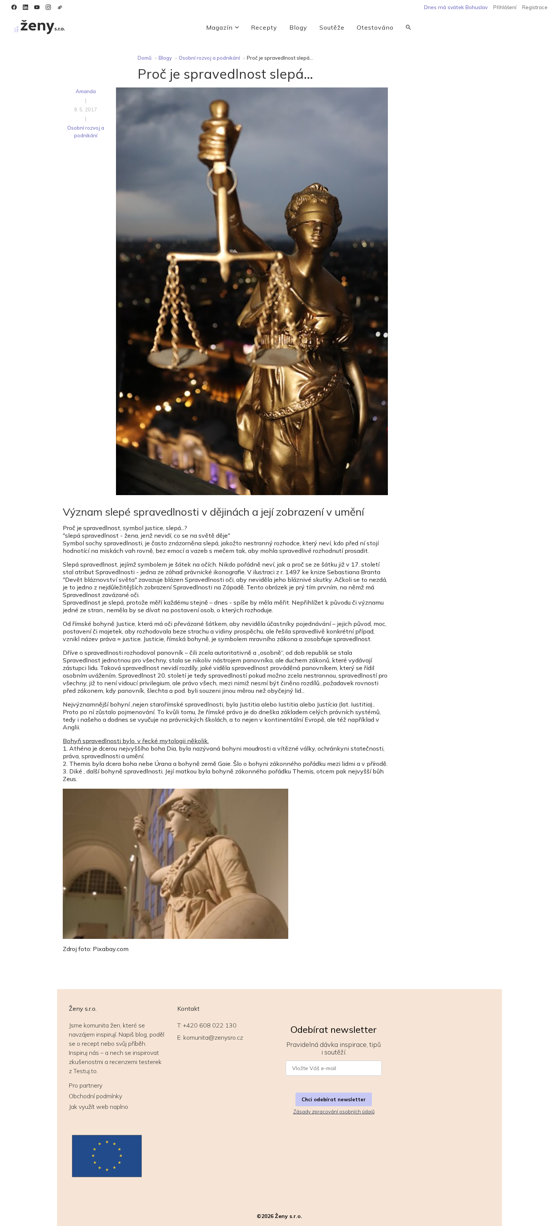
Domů (145, 58)
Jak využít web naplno (98, 1106)
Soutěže (332, 27)
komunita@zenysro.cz (213, 1037)
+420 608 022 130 (210, 1025)
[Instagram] (48, 7)
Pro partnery (85, 1085)
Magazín (219, 27)
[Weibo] (59, 7)
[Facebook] (14, 7)
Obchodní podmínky (95, 1096)
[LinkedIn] (25, 7)
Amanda (86, 91)
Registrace (535, 7)
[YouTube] (37, 7)
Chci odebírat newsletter (334, 1099)
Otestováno (375, 27)
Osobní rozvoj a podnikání (209, 58)
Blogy (298, 27)
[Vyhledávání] (408, 27)
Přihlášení (504, 7)
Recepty (264, 27)
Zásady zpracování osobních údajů (334, 1111)
